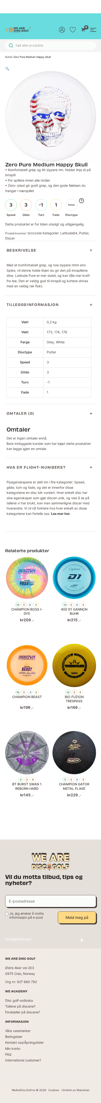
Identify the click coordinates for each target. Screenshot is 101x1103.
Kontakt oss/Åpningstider (24, 1042)
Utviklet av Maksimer (75, 1090)
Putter (83, 233)
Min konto (12, 1048)
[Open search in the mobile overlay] (50, 45)
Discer (10, 238)
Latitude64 (68, 233)
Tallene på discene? (20, 1006)
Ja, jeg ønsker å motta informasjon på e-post (26, 915)
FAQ (8, 1054)
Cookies (53, 1090)
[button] (7, 68)
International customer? (23, 1060)
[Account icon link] (62, 30)
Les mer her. (60, 514)
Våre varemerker (18, 1031)
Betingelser (13, 1037)
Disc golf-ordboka (19, 1000)
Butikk (9, 57)
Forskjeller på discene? (22, 1012)
